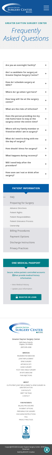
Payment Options (19, 236)
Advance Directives (18, 208)
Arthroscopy (26, 364)
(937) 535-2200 (26, 347)
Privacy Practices (19, 248)
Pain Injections (26, 375)
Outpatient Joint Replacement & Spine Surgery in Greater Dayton (26, 386)
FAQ (12, 197)
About (26, 382)
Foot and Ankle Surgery (26, 370)
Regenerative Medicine (26, 356)
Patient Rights (16, 212)
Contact (26, 396)
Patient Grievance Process (21, 221)
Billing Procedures (20, 230)
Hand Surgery (26, 367)
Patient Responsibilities (20, 217)
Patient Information (26, 188)
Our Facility (26, 390)
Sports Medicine (26, 373)
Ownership (14, 225)
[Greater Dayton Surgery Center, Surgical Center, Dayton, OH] (26, 432)
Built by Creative (26, 452)
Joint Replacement (26, 359)
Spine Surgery (26, 361)
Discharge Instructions (22, 242)
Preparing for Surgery (22, 202)
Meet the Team (26, 393)
